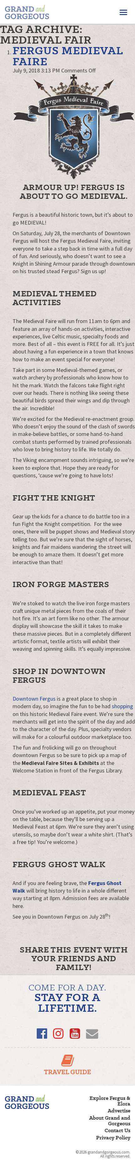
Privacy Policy (113, 1138)
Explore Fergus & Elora (109, 1101)
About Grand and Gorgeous (109, 1121)
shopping (122, 706)
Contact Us (117, 1130)
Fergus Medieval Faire (68, 56)
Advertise (119, 1111)
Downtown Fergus (34, 698)
